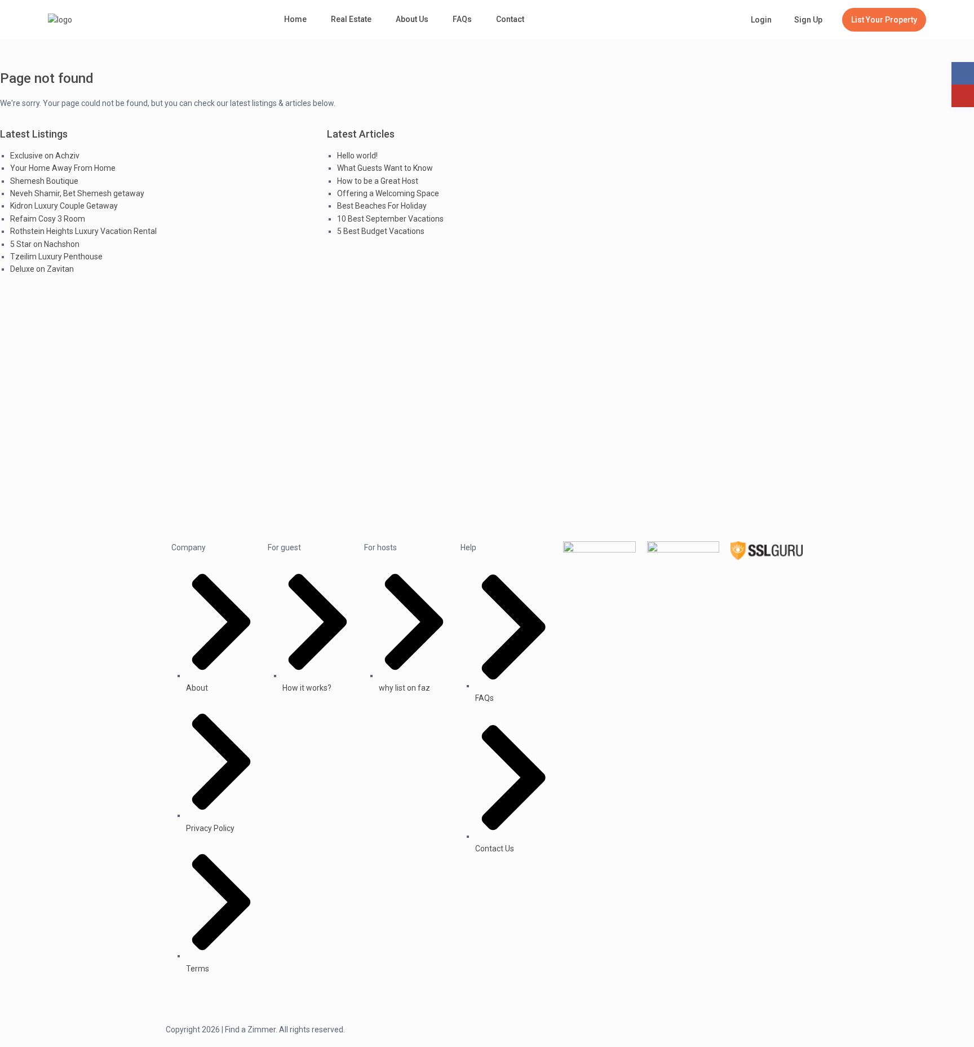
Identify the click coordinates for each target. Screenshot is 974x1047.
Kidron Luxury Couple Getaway (64, 205)
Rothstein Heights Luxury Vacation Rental (83, 231)
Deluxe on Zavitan (42, 268)
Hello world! (357, 155)
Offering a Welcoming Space (388, 193)
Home (295, 19)
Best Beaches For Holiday (382, 205)
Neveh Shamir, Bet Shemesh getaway (77, 193)
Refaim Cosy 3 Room (47, 218)
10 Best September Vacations (390, 218)
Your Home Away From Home (63, 168)
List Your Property (884, 19)
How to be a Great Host (377, 180)
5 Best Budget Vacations (380, 231)
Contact (510, 19)
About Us (412, 19)
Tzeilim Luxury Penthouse (56, 256)
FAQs (462, 19)
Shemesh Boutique (44, 180)
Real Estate (351, 19)
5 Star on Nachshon (44, 244)
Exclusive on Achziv (44, 155)
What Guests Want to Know (385, 168)
